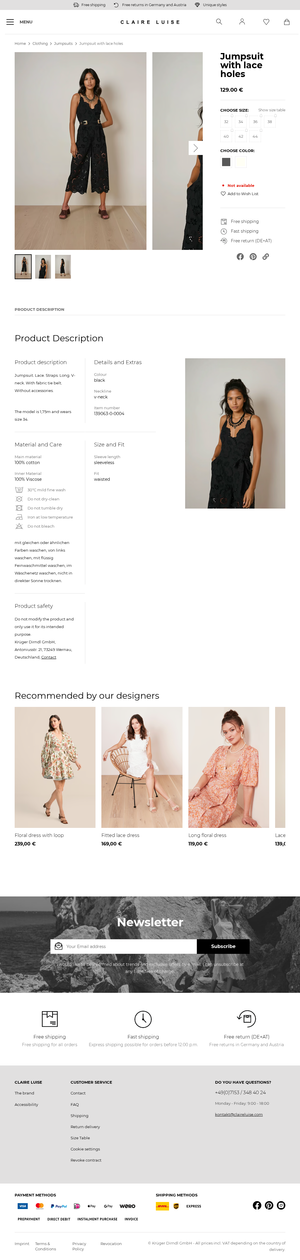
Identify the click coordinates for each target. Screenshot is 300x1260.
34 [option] (240, 121)
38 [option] (269, 121)
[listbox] (252, 132)
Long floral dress (207, 835)
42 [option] (240, 136)
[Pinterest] (269, 1205)
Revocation (111, 1243)
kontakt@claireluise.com (239, 1114)
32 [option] (226, 121)
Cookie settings (85, 1149)
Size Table (80, 1137)
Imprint (22, 1243)
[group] (252, 141)
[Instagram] (281, 1205)
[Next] (196, 148)
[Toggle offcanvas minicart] (287, 22)
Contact (48, 657)
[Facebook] (257, 1205)
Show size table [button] (271, 110)
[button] (219, 22)
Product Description (39, 309)
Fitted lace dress (120, 835)
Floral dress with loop (39, 835)
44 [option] (255, 136)
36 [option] (255, 121)
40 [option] (226, 136)
